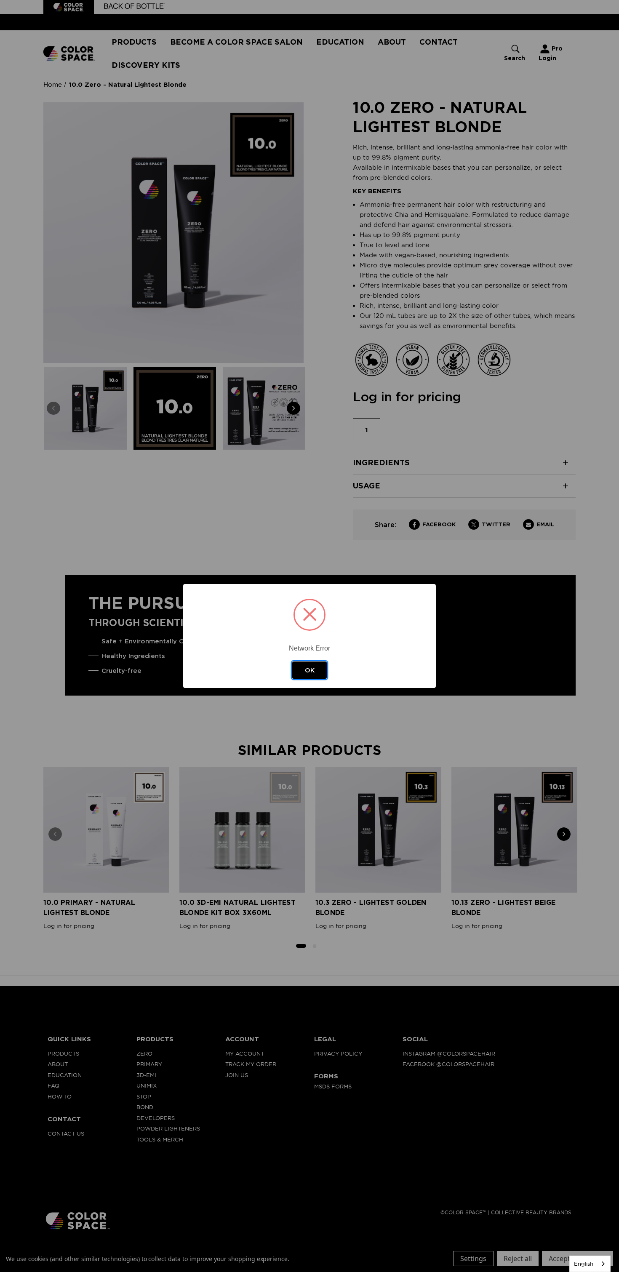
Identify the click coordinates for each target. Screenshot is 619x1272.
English (583, 1264)
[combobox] (590, 1264)
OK (310, 670)
